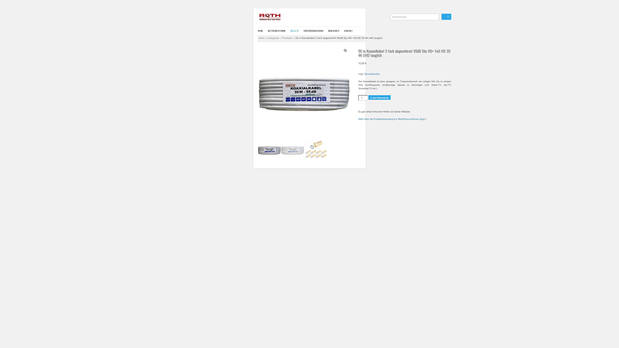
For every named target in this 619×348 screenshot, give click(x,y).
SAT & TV (294, 30)
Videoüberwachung (313, 30)
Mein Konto (333, 30)
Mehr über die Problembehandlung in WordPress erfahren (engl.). (392, 119)
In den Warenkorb (379, 98)
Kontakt (348, 30)
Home (260, 30)
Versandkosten (372, 73)
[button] (345, 50)
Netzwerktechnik (276, 30)
